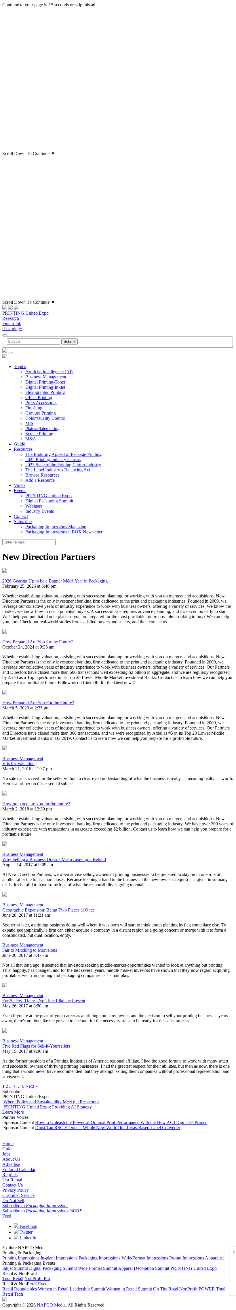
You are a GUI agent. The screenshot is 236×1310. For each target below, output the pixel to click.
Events (20, 490)
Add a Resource (40, 480)
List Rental (12, 1179)
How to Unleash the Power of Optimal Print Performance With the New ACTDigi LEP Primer (121, 1122)
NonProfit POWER (197, 1288)
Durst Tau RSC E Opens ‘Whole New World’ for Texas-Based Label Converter (107, 1127)
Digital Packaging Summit (49, 500)
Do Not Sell (13, 1200)
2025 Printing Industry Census (53, 459)
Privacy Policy (15, 1190)
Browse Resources (42, 475)
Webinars (33, 506)
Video (19, 485)
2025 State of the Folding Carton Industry (63, 464)
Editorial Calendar (18, 1169)
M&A (30, 438)
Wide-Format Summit (97, 1268)
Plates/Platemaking (42, 428)
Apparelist (214, 1257)
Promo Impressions (186, 1257)
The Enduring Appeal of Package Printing (63, 454)
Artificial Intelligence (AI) (49, 371)
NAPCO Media (51, 1305)
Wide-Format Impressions (144, 1257)
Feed (6, 1216)
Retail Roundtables (19, 1288)
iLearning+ (12, 328)
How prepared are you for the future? (36, 803)
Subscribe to (35, 1205)
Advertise (11, 1164)
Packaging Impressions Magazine (55, 526)
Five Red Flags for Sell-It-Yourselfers (36, 1046)
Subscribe (23, 521)
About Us (11, 1159)
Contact (21, 516)
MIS (29, 423)
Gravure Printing (40, 413)
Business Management (45, 376)
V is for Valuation (18, 763)
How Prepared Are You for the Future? (37, 641)
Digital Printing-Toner (45, 382)
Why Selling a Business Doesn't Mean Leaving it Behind (54, 859)
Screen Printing (39, 433)
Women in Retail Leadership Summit (71, 1288)
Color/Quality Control (45, 418)
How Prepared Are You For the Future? (38, 702)
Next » (31, 1086)
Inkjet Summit (15, 1268)
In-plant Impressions (59, 1257)
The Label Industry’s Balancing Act (57, 469)
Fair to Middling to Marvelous (29, 950)
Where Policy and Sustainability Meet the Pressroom (51, 1101)
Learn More (13, 1112)
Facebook (27, 1226)
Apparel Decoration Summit (143, 1268)
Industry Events (39, 511)
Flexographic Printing (45, 392)
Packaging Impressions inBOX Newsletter (63, 531)
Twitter (25, 1232)
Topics (20, 366)
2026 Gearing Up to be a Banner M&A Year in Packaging (55, 580)
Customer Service (18, 1195)
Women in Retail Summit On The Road (142, 1288)
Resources (23, 449)
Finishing (33, 407)
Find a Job (11, 323)
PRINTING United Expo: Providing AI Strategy (47, 1106)
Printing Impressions (20, 1257)
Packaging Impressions (99, 1257)
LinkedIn (27, 1237)
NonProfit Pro (37, 1278)
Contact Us (12, 1185)
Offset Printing (38, 397)
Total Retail (12, 1278)
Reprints (10, 1174)
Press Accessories (41, 402)
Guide (19, 444)
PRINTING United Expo (25, 313)
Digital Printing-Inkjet (45, 387)
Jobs (6, 1154)
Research (10, 318)
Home (8, 1143)
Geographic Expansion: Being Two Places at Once (48, 909)
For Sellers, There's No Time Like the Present (43, 1000)
